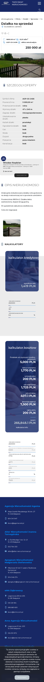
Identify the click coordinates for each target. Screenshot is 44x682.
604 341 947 (8, 171)
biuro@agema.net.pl (16, 523)
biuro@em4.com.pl (15, 612)
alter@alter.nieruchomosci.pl (19, 551)
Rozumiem (22, 677)
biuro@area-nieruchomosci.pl (19, 638)
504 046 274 (12, 577)
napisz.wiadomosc (21, 175)
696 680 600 (12, 607)
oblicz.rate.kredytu (28, 42)
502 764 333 (12, 547)
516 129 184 (12, 603)
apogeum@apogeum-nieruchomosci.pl (23, 582)
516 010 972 (12, 633)
